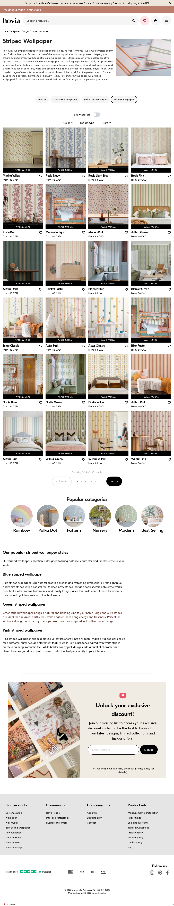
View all (42, 99)
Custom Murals (13, 812)
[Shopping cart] (155, 20)
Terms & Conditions (138, 827)
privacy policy (142, 768)
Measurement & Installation (143, 812)
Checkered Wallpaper (65, 99)
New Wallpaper (14, 832)
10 (100, 481)
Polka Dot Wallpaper (95, 99)
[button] (145, 20)
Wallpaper (15, 31)
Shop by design (13, 847)
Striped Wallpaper (124, 99)
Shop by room (13, 837)
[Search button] (133, 21)
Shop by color (13, 842)
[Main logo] (12, 20)
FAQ (130, 847)
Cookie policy (135, 842)
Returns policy (135, 837)
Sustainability (94, 817)
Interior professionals (57, 817)
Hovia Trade (53, 812)
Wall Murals (11, 822)
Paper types (134, 817)
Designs (25, 31)
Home (5, 31)
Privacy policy (135, 832)
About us (92, 812)
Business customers (56, 822)
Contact (91, 822)
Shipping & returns (138, 822)
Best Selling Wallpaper (17, 827)
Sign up (149, 749)
